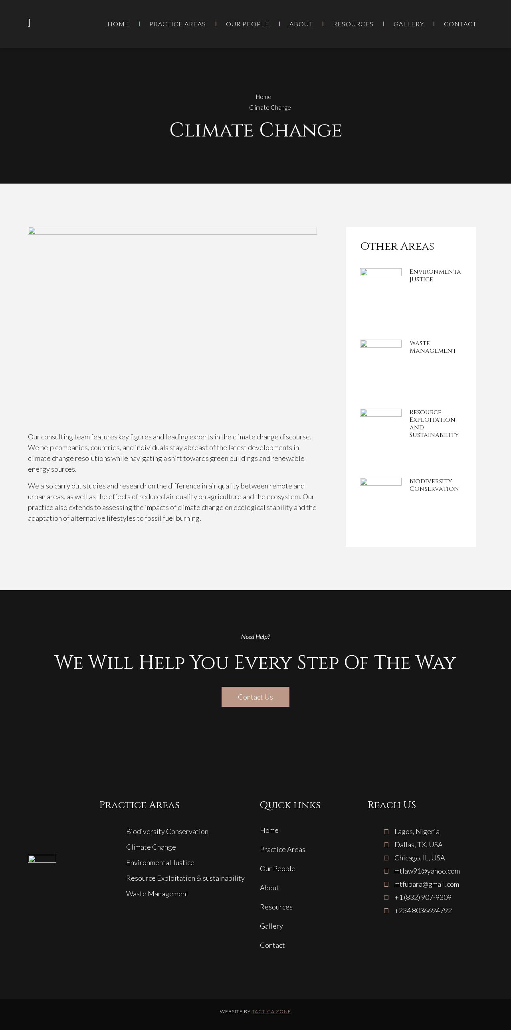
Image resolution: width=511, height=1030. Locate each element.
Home (118, 24)
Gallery (409, 24)
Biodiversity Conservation (434, 485)
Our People (247, 24)
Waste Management (433, 347)
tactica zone (271, 1011)
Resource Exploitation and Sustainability (434, 424)
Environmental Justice (437, 275)
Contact (460, 24)
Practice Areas (177, 24)
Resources (353, 24)
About (301, 24)
